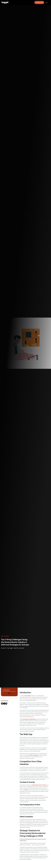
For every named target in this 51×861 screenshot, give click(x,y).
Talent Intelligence (5, 636)
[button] (46, 2)
